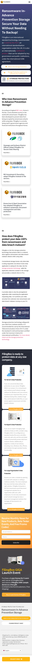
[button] (29, 1)
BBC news (19, 110)
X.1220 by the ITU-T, (11, 42)
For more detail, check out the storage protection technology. (16, 337)
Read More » (6, 152)
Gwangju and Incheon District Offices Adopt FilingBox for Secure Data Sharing (14, 147)
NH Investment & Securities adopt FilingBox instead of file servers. (14, 176)
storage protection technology (11, 268)
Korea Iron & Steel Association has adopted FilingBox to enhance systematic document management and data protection (15, 207)
